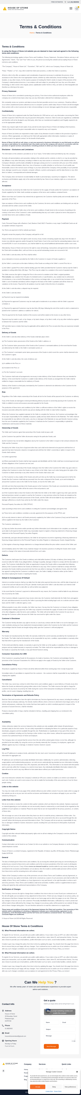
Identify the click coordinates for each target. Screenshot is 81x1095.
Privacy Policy (58, 1091)
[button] (77, 1072)
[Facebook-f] (3, 1070)
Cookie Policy (49, 1091)
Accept (37, 1087)
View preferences (70, 1087)
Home (32, 33)
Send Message (51, 1046)
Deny (54, 1087)
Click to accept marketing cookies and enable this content (60, 1012)
